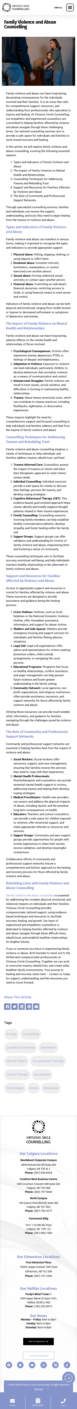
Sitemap (38, 1389)
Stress (34, 1088)
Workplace (51, 1088)
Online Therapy (17, 1074)
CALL (63, 1405)
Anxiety (11, 1034)
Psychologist (15, 1088)
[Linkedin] (55, 1365)
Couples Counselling (20, 1047)
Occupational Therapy (48, 1061)
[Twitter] (20, 1365)
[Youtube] (32, 1365)
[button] (70, 7)
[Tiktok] (67, 1365)
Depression (48, 1047)
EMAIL (13, 1405)
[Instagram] (43, 1365)
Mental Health (16, 1061)
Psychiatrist (42, 1074)
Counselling (30, 1034)
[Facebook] (9, 1365)
